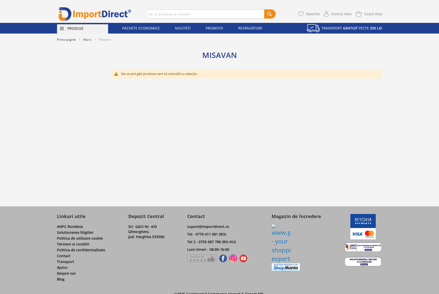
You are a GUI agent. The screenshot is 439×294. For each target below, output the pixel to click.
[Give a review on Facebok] (201, 258)
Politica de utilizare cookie (80, 238)
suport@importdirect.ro (208, 226)
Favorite (313, 13)
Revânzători (250, 28)
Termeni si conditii (73, 244)
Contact (64, 255)
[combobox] (211, 14)
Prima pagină (66, 39)
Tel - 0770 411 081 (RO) (206, 234)
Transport (65, 261)
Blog (61, 279)
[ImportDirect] (95, 14)
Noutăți (183, 28)
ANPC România (70, 226)
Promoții (214, 28)
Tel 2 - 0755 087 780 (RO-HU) (211, 241)
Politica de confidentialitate (81, 249)
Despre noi (66, 273)
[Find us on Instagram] (233, 258)
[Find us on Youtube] (243, 258)
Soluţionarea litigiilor (75, 232)
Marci (87, 39)
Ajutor (62, 267)
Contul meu (341, 13)
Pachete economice (141, 28)
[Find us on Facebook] (222, 258)
